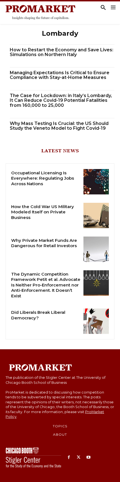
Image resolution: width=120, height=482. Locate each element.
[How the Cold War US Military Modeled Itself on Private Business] (96, 215)
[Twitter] (78, 457)
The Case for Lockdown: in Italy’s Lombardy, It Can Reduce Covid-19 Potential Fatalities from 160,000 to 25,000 (61, 100)
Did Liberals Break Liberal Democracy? (38, 315)
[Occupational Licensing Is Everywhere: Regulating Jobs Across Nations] (96, 181)
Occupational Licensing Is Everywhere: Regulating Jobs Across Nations (42, 178)
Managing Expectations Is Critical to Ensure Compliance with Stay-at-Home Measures (59, 75)
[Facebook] (68, 457)
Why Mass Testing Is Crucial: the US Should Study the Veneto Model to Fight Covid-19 (59, 126)
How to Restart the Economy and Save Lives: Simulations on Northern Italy (61, 52)
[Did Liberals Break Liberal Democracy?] (96, 321)
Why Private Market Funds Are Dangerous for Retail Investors (44, 243)
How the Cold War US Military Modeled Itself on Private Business (42, 212)
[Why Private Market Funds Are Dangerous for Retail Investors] (96, 249)
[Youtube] (88, 457)
